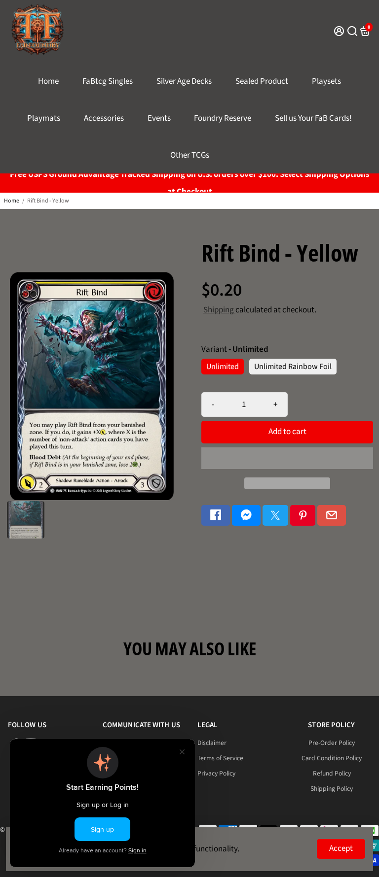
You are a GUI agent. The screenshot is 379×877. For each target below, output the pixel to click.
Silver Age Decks (184, 81)
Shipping (219, 310)
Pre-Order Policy (331, 742)
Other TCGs (189, 155)
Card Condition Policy (332, 758)
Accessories (104, 118)
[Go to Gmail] (331, 515)
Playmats (43, 118)
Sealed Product (261, 81)
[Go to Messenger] (246, 515)
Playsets (326, 81)
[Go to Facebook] (215, 515)
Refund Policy (332, 773)
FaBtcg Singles (107, 81)
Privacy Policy (216, 773)
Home (48, 81)
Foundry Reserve (222, 118)
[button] (287, 458)
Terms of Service (220, 758)
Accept (341, 848)
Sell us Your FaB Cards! (313, 118)
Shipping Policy (331, 788)
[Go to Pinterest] (303, 515)
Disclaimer (212, 742)
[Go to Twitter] (275, 515)
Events (159, 118)
